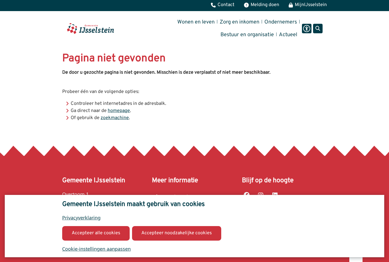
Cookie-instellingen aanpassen (96, 249)
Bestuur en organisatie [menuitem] (247, 34)
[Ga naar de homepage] (90, 28)
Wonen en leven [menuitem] (196, 22)
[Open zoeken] (318, 28)
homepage (119, 111)
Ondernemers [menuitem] (280, 22)
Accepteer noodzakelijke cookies (176, 233)
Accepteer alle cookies (96, 233)
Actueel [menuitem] (288, 34)
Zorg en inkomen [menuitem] (239, 22)
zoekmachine (115, 118)
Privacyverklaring (81, 217)
